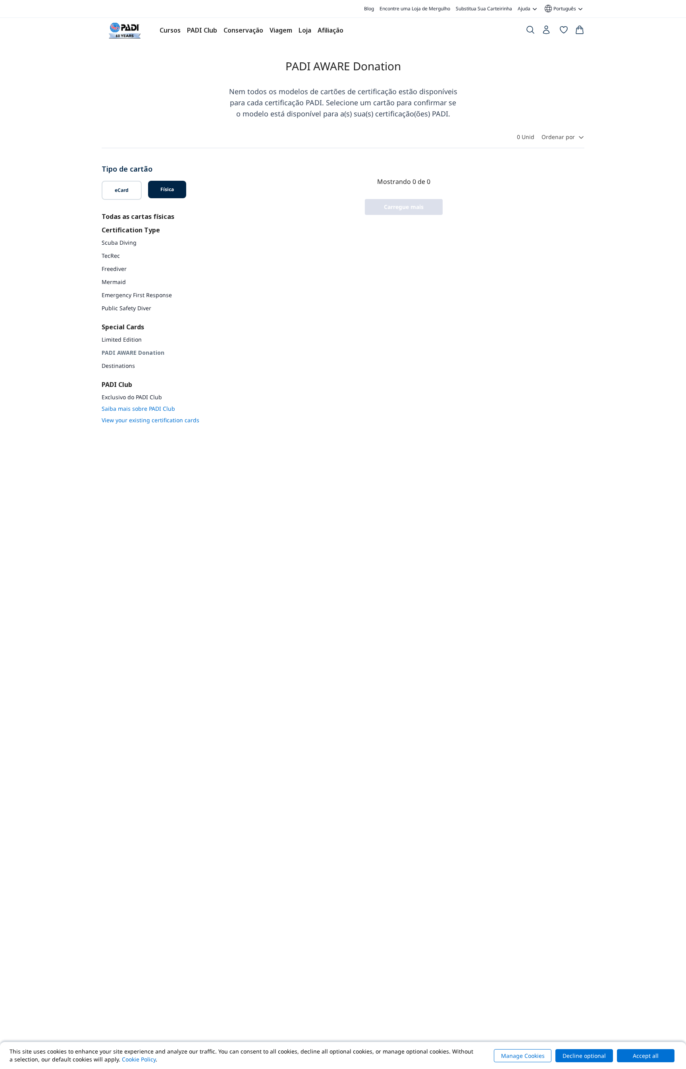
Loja (305, 30)
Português (559, 9)
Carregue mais (404, 207)
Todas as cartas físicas (138, 216)
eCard (122, 190)
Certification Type (131, 230)
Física (167, 189)
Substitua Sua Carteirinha (484, 8)
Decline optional (584, 1055)
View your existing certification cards (150, 420)
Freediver (114, 269)
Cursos (170, 30)
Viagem (281, 30)
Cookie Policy (139, 1059)
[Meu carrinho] (579, 31)
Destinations (118, 365)
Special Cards (123, 327)
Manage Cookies (523, 1055)
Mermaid (114, 282)
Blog (369, 8)
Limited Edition (122, 339)
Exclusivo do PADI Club (132, 397)
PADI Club (202, 30)
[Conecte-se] (547, 32)
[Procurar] (530, 31)
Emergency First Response (137, 295)
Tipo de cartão (127, 169)
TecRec (111, 255)
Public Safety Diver (126, 308)
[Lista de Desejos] (563, 31)
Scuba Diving (119, 242)
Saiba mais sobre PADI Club (138, 408)
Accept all (646, 1055)
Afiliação (330, 30)
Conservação (243, 30)
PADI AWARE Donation (133, 352)
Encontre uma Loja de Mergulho (415, 8)
